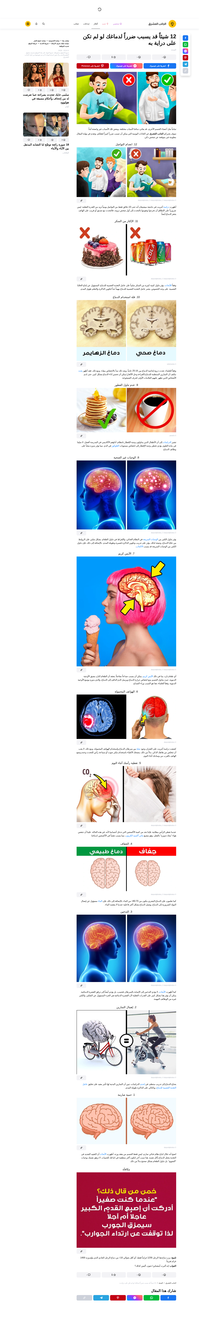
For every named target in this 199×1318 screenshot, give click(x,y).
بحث (80, 371)
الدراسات (166, 442)
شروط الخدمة (44, 43)
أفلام (67, 107)
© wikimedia (171, 364)
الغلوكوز (115, 446)
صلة (138, 749)
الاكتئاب (139, 546)
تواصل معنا (65, 41)
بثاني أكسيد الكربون (134, 835)
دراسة (166, 207)
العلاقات (66, 153)
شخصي (116, 24)
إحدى (142, 1084)
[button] (63, 90)
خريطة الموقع (32, 43)
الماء (99, 901)
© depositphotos (155, 200)
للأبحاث (168, 285)
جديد (104, 24)
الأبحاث (162, 992)
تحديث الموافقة (64, 46)
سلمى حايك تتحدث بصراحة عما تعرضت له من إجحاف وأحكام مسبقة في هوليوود (46, 98)
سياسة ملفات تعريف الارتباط (60, 43)
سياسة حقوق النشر (40, 41)
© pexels (173, 436)
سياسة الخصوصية (54, 41)
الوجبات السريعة (151, 539)
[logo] (162, 24)
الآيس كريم (148, 676)
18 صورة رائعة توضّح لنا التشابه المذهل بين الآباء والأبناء (46, 146)
